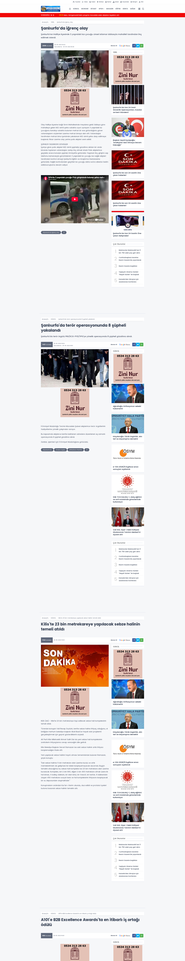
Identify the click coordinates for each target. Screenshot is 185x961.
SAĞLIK (132, 9)
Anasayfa (45, 22)
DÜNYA (125, 9)
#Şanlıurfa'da (47, 450)
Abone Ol (114, 46)
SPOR (101, 9)
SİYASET (94, 9)
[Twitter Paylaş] (138, 45)
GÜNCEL (76, 9)
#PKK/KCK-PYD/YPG (75, 450)
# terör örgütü (60, 450)
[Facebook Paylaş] (134, 45)
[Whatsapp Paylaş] (141, 45)
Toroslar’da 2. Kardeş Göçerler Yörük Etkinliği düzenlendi (84, 15)
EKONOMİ (84, 9)
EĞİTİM (118, 9)
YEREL (52, 22)
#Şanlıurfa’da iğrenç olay (51, 232)
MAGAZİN (109, 9)
